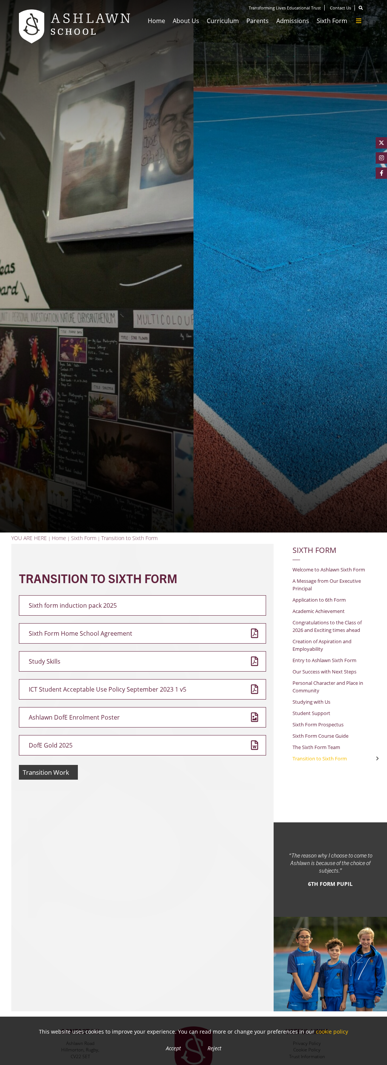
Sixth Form (314, 550)
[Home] (74, 26)
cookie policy (332, 1031)
